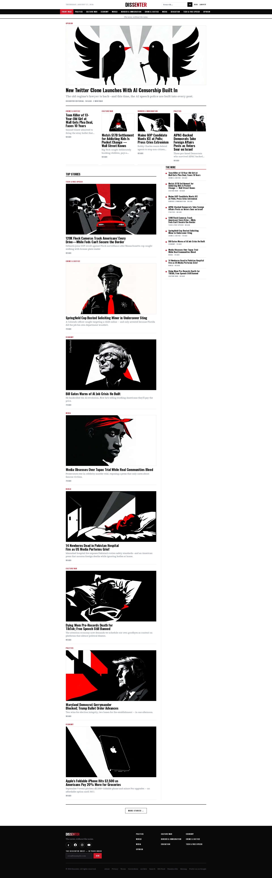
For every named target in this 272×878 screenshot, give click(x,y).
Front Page (67, 11)
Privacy (115, 869)
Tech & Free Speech (191, 11)
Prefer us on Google (197, 869)
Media (164, 11)
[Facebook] (75, 845)
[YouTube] (89, 845)
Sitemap (183, 869)
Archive (143, 869)
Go (190, 4)
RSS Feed (161, 869)
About (202, 4)
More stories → (136, 810)
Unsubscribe (172, 869)
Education (175, 11)
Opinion (206, 11)
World (115, 11)
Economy (104, 11)
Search (152, 869)
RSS (196, 4)
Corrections (133, 869)
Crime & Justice (152, 11)
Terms (123, 869)
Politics (79, 11)
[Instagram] (82, 845)
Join (97, 856)
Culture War (91, 11)
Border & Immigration (131, 11)
